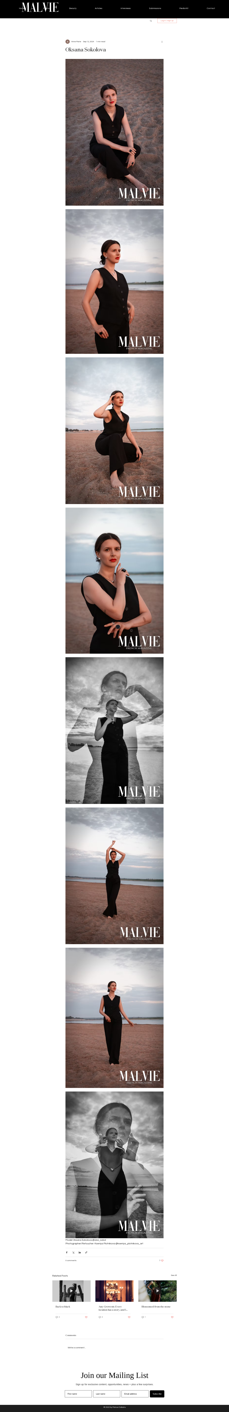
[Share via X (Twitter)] (73, 1252)
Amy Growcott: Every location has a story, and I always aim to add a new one (114, 1308)
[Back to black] (71, 1291)
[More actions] (162, 41)
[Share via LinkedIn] (79, 1252)
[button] (151, 21)
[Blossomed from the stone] (157, 1291)
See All (174, 1275)
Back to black (63, 1306)
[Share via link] (86, 1252)
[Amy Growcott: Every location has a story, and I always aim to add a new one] (114, 1291)
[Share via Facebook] (66, 1252)
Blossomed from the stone (156, 1306)
